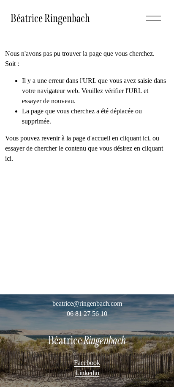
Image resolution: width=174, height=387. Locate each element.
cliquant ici (134, 138)
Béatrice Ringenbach (50, 18)
